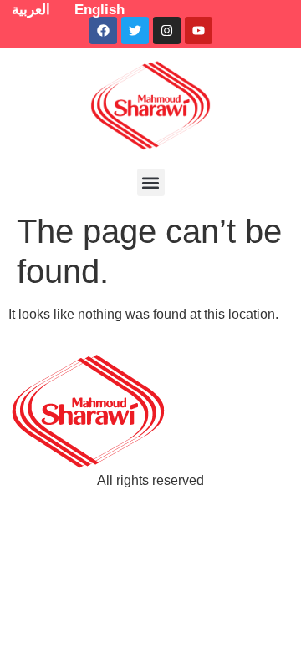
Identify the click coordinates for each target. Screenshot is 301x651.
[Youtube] (198, 30)
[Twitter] (135, 30)
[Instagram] (167, 30)
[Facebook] (103, 30)
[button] (151, 182)
